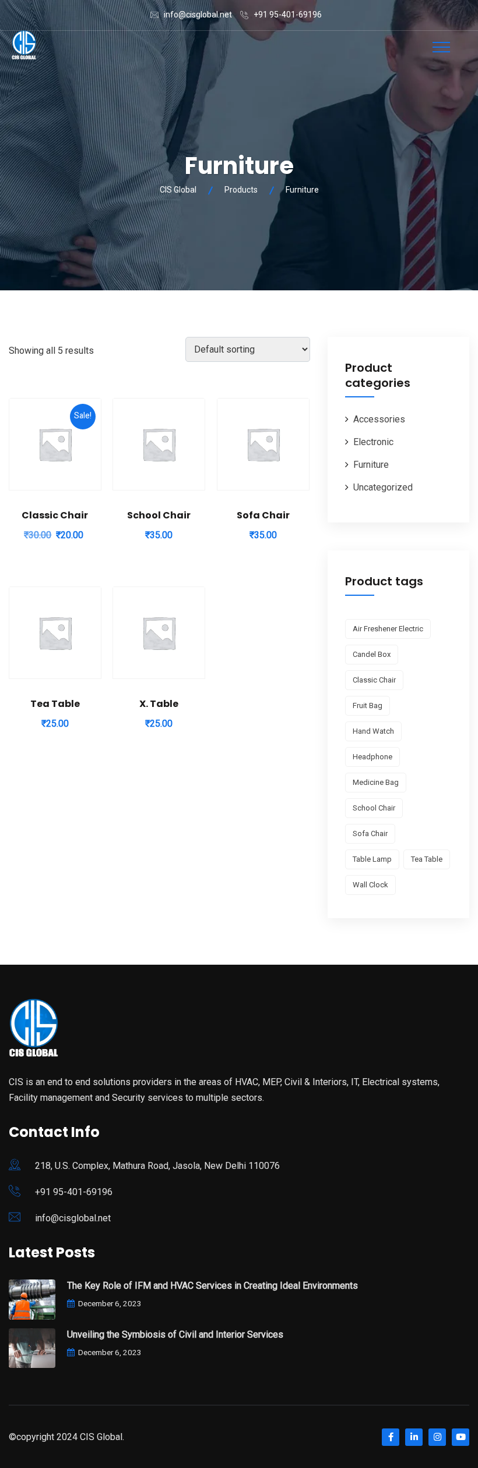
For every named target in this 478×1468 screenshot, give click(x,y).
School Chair (159, 515)
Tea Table (55, 703)
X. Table (158, 703)
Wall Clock (370, 884)
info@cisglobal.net (198, 14)
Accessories (379, 419)
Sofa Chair (263, 515)
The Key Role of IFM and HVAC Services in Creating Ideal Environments (212, 1285)
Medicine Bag (376, 782)
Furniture (371, 464)
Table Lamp (372, 859)
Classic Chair (55, 515)
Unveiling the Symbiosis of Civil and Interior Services (175, 1334)
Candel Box (372, 654)
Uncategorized (383, 487)
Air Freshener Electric (388, 628)
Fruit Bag (367, 705)
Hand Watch (373, 731)
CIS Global (101, 1436)
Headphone (372, 756)
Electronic (373, 441)
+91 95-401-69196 (288, 14)
